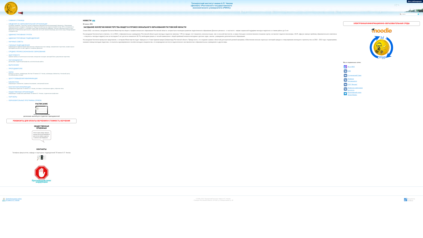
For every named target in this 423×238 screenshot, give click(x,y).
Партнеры (13, 97)
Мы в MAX (351, 67)
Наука (11, 72)
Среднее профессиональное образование (27, 51)
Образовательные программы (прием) (25, 100)
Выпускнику (14, 65)
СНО (349, 71)
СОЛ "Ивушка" (352, 84)
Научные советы (16, 42)
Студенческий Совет (354, 75)
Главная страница (16, 20)
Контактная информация (20, 87)
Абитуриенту (14, 55)
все (94, 20)
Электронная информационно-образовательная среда (381, 23)
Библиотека (14, 82)
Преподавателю (15, 68)
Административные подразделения (24, 38)
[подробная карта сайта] (3, 199)
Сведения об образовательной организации (28, 24)
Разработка (411, 199)
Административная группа (20, 34)
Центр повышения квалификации (23, 78)
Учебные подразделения (19, 45)
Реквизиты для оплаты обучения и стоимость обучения (41, 121)
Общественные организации (21, 92)
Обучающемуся (15, 60)
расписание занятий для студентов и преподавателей (41, 110)
